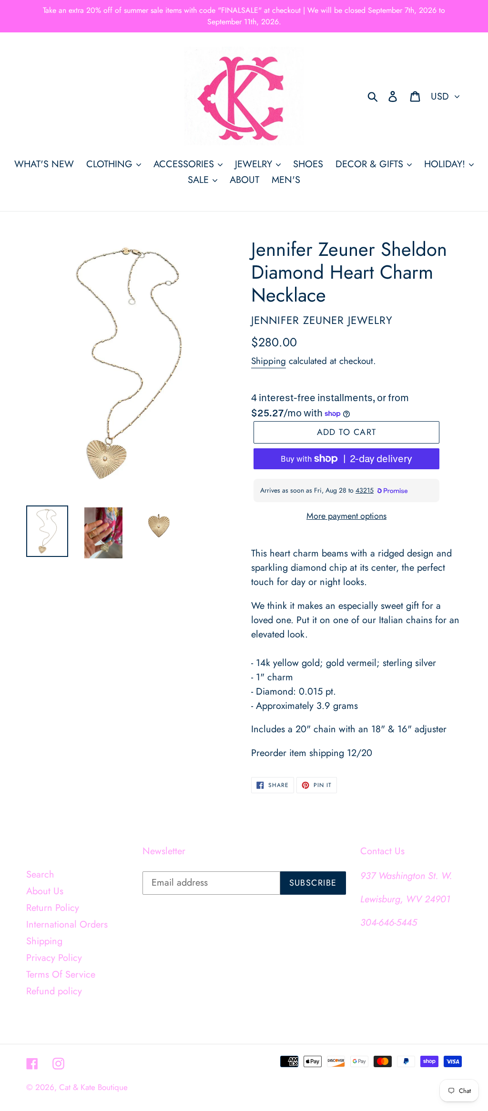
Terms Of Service (60, 974)
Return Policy (52, 908)
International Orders (67, 924)
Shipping (268, 360)
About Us (44, 891)
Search (40, 874)
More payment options (346, 516)
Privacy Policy (54, 958)
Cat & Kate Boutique (93, 1087)
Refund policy (54, 991)
